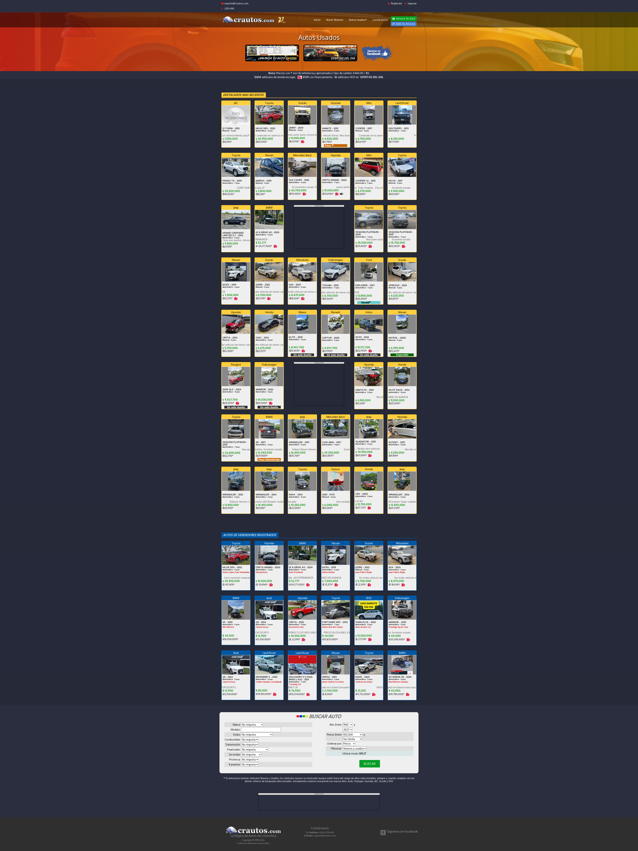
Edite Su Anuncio (405, 23)
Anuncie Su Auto (405, 18)
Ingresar (412, 3)
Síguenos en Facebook (402, 831)
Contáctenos (380, 19)
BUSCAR (369, 763)
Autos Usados (357, 19)
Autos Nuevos (334, 19)
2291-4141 (228, 8)
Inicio (317, 19)
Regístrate (396, 3)
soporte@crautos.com (236, 3)
